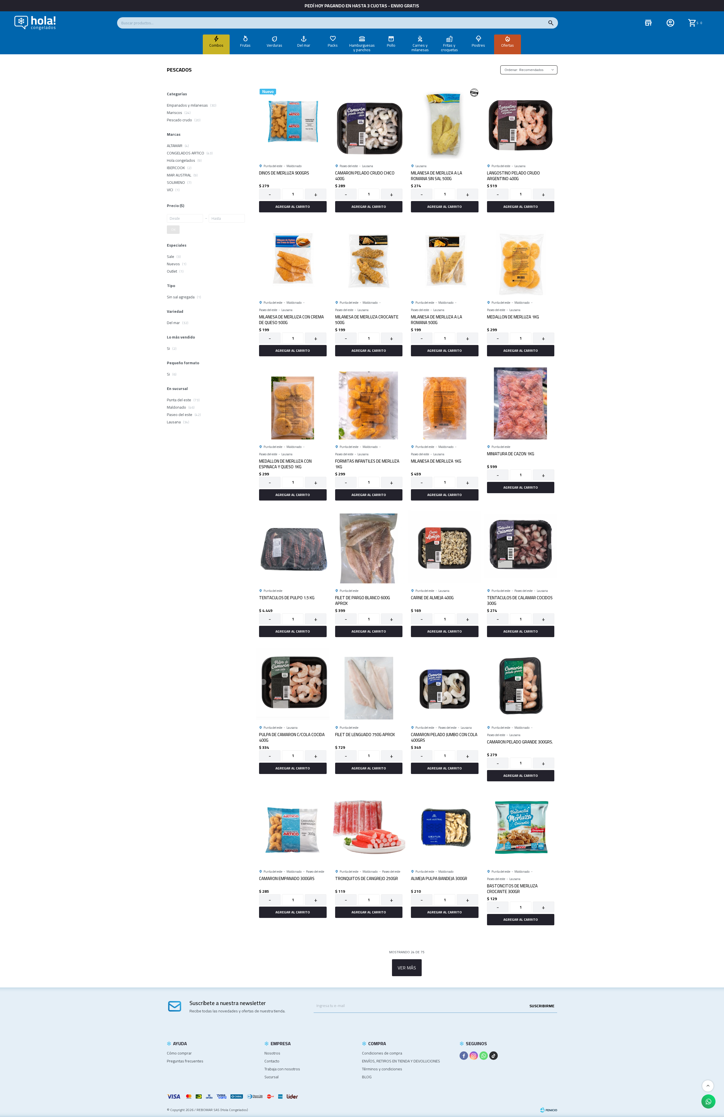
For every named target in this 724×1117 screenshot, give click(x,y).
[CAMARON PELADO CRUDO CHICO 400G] (369, 122)
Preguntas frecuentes (185, 1061)
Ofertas (507, 45)
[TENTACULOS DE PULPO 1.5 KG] (292, 547)
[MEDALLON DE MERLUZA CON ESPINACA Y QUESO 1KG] (292, 402)
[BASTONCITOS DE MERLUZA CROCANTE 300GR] (520, 827)
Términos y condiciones (382, 1069)
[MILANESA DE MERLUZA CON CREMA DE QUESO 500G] (292, 259)
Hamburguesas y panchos (362, 47)
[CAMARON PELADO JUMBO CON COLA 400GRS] (444, 683)
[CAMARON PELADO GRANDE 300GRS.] (520, 683)
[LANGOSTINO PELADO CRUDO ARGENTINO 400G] (520, 122)
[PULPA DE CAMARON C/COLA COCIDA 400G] (292, 683)
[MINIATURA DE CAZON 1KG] (520, 402)
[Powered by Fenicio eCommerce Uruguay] (548, 1110)
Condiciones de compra (382, 1053)
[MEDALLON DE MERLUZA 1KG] (520, 259)
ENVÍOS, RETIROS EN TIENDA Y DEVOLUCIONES (401, 1061)
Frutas (245, 45)
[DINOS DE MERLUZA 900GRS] (292, 122)
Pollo (391, 45)
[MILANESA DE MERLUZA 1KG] (444, 402)
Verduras (274, 45)
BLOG (367, 1077)
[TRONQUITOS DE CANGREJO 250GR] (369, 827)
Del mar (303, 45)
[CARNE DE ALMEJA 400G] (444, 547)
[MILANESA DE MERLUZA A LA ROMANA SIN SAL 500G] (444, 122)
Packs (333, 45)
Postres (478, 45)
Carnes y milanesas (420, 47)
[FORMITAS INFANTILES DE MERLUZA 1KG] (369, 402)
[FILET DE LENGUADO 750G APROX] (369, 683)
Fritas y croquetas (449, 47)
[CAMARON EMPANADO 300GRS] (292, 827)
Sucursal (271, 1077)
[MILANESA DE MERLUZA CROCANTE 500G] (369, 259)
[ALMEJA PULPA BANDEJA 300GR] (444, 827)
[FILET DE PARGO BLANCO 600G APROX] (369, 547)
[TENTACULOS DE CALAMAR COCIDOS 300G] (520, 547)
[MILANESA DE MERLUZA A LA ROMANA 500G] (444, 259)
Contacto (271, 1061)
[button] (551, 23)
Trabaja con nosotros (282, 1069)
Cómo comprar (179, 1053)
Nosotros (272, 1053)
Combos (216, 45)
